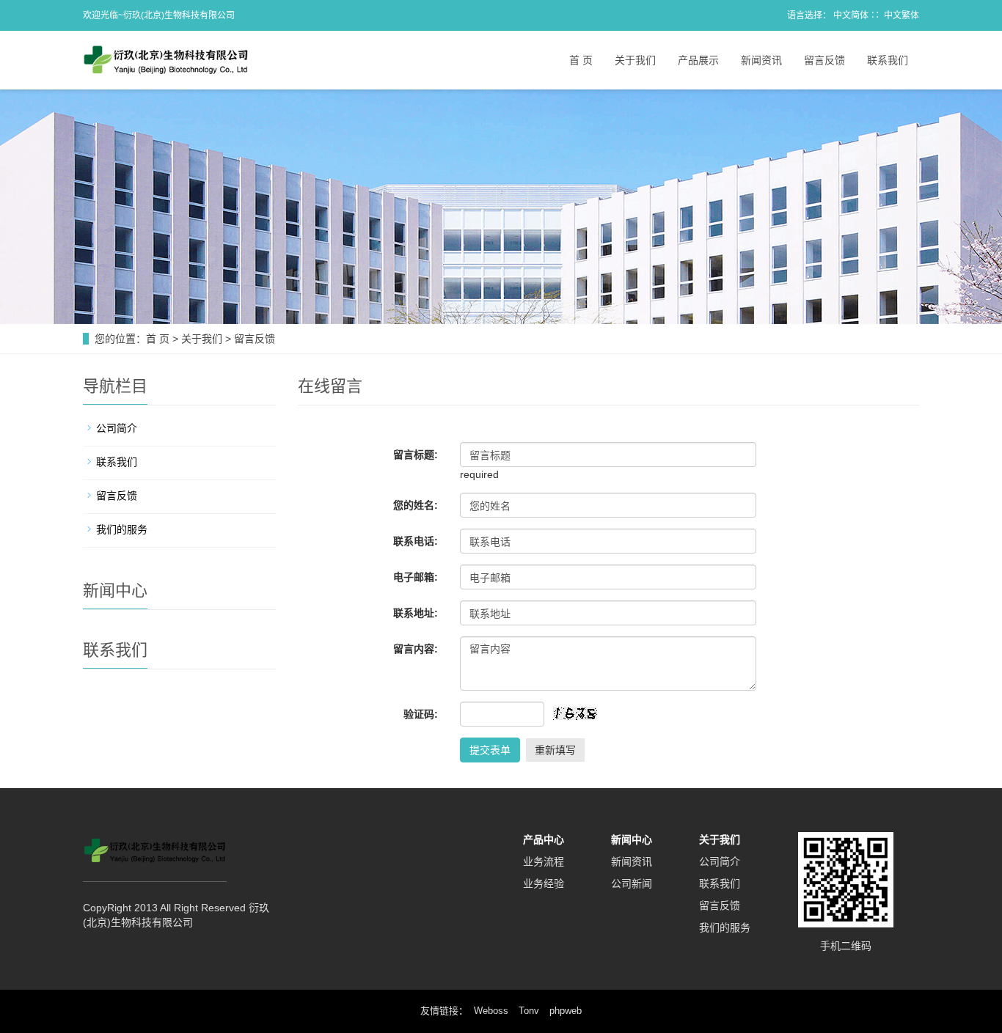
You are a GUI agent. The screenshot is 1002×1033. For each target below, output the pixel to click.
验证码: (420, 714)
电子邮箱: (415, 577)
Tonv (529, 1010)
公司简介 (116, 428)
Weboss (491, 1010)
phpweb (565, 1010)
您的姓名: (415, 505)
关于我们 (635, 60)
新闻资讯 (761, 60)
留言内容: (415, 649)
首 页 (581, 60)
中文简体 (850, 15)
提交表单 (490, 750)
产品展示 (698, 60)
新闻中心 (631, 839)
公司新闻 (631, 883)
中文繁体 (901, 15)
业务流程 (543, 861)
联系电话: (415, 541)
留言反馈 (824, 60)
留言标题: (415, 454)
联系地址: (415, 613)
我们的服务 (121, 529)
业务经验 (543, 883)
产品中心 (543, 839)
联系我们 (887, 60)
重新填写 (555, 750)
